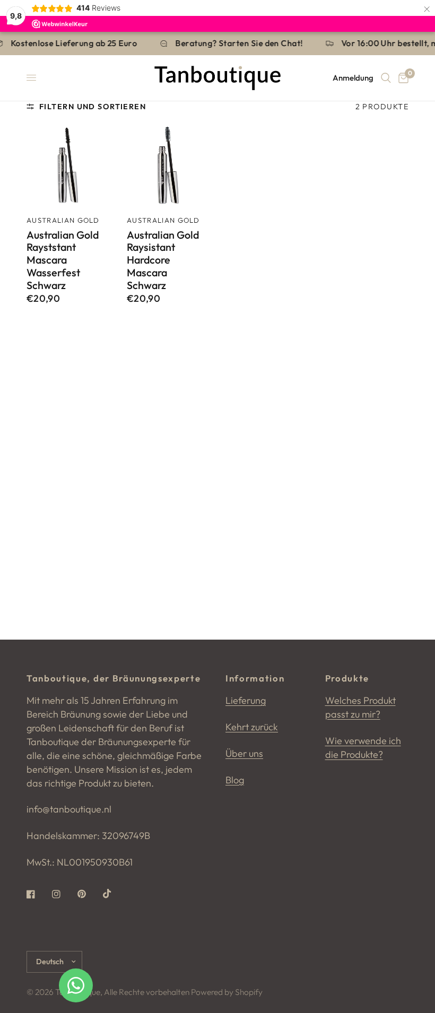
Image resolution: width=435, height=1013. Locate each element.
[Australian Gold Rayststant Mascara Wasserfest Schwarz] (67, 165)
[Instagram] (63, 894)
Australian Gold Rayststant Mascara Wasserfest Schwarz (63, 260)
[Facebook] (38, 894)
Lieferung (245, 700)
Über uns (244, 753)
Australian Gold (63, 220)
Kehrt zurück (251, 727)
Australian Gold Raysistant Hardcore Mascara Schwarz (163, 260)
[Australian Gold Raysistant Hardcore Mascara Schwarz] (167, 165)
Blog (234, 780)
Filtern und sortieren (92, 106)
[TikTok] (114, 893)
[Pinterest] (89, 894)
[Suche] (386, 78)
